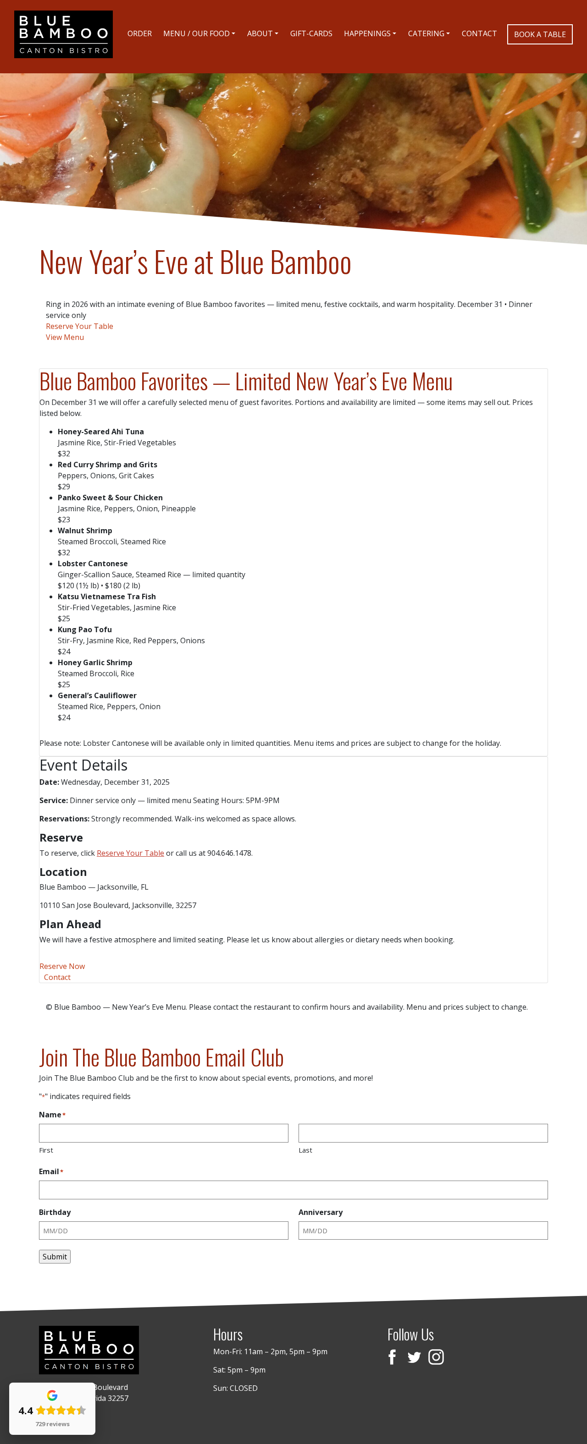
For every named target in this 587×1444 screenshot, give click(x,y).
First (46, 1149)
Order (139, 33)
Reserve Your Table (79, 326)
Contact (479, 33)
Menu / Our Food (196, 33)
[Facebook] (392, 1358)
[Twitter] (414, 1358)
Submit (55, 1257)
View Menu (65, 337)
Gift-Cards (311, 33)
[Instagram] (436, 1358)
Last (305, 1149)
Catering (426, 33)
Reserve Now (62, 966)
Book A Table (540, 34)
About (260, 33)
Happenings (367, 33)
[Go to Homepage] (63, 34)
